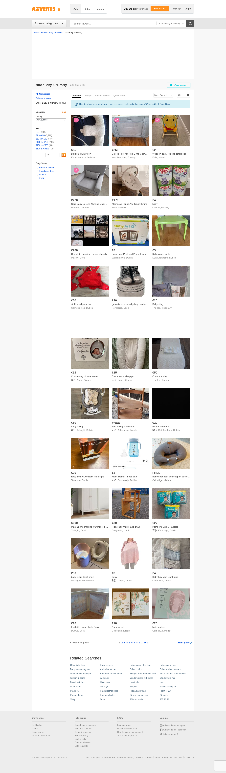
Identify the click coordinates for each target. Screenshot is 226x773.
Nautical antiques (168, 686)
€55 (73, 150)
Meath (162, 157)
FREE (116, 422)
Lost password (124, 725)
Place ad (161, 8)
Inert (162, 682)
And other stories (108, 669)
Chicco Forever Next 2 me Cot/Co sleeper (134, 153)
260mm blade (136, 699)
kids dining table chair (123, 426)
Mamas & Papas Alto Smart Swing (129, 204)
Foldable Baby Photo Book (85, 627)
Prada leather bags (109, 691)
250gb (73, 699)
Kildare (87, 380)
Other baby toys (78, 665)
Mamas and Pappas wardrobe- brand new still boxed (98, 526)
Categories (167, 757)
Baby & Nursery (43, 98)
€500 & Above (42, 148)
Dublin (129, 257)
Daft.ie (35, 728)
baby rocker (158, 627)
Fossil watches (77, 682)
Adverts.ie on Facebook (174, 729)
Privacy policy (81, 735)
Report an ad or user (127, 728)
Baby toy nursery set (80, 669)
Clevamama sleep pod (123, 376)
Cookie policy (81, 739)
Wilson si (104, 678)
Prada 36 (74, 691)
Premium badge (107, 695)
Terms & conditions (84, 732)
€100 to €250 (42, 142)
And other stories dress (111, 673)
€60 (73, 422)
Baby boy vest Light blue (165, 577)
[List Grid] (182, 95)
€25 (154, 150)
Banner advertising (125, 757)
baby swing (77, 426)
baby (155, 204)
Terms (157, 757)
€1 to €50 (40, 135)
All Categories (43, 94)
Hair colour (105, 682)
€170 (115, 200)
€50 (73, 300)
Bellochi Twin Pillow (81, 153)
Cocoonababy (159, 376)
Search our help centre (85, 725)
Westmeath (88, 580)
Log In (188, 8)
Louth (127, 530)
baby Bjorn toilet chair (82, 577)
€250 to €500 (42, 145)
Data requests (81, 746)
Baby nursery (106, 665)
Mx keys (104, 686)
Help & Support (93, 757)
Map (64, 112)
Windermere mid (167, 678)
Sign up (177, 8)
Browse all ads (108, 757)
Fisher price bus (160, 426)
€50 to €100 (41, 139)
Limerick (85, 207)
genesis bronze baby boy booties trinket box (135, 304)
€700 (74, 250)
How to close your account (130, 732)
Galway (91, 157)
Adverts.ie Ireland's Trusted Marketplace (49, 9)
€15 (73, 372)
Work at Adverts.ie (41, 735)
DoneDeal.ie (38, 732)
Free (38, 132)
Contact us (189, 757)
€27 (154, 523)
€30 (114, 300)
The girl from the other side (143, 673)
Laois (126, 307)
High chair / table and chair (126, 526)
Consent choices (83, 742)
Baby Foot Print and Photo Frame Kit (131, 254)
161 (146, 642)
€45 (154, 200)
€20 (154, 300)
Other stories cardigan (80, 673)
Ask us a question (83, 728)
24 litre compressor (139, 695)
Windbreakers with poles (141, 678)
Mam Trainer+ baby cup (124, 476)
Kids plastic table (161, 254)
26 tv (102, 699)
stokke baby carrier (81, 304)
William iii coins (77, 678)
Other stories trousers (170, 669)
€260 (115, 150)
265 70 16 (164, 699)
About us (178, 757)
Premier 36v (165, 691)
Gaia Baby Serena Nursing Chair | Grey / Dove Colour (99, 204)
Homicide (134, 682)
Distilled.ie (37, 725)
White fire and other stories (173, 673)
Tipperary (167, 307)
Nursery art (118, 627)
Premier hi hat (77, 695)
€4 (154, 573)
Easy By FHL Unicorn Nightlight (87, 476)
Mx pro (133, 686)
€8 (113, 250)
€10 (73, 623)
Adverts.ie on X (170, 734)
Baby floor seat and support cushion (171, 476)
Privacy (139, 757)
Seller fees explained (127, 735)
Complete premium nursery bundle (89, 254)
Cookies (149, 757)
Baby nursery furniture (140, 665)
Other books (136, 669)
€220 (74, 200)
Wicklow (122, 207)
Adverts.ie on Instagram (174, 725)
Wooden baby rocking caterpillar (169, 153)
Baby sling (157, 304)
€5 (154, 250)
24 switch (164, 695)
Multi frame (75, 686)
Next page (184, 642)
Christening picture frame (84, 376)
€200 (74, 523)
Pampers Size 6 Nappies (165, 526)
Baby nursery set (168, 665)
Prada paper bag (138, 691)
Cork (82, 257)
